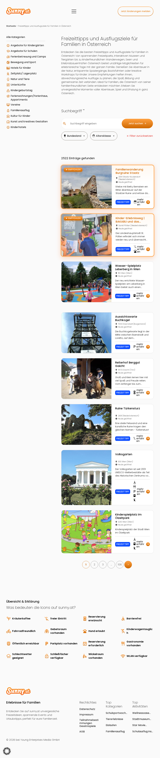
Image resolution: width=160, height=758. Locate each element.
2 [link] (94, 564)
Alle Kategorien (15, 37)
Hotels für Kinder (21, 68)
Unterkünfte (18, 84)
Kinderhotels (18, 127)
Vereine (15, 104)
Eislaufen (111, 725)
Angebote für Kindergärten (27, 45)
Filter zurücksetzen (141, 136)
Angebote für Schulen (24, 51)
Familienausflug (20, 110)
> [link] (128, 564)
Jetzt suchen (137, 123)
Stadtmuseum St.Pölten (141, 719)
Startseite (11, 26)
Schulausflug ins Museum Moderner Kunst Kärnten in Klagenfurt (142, 731)
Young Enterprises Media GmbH (40, 740)
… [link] (111, 564)
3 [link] (103, 564)
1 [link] (85, 564)
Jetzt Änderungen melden (135, 11)
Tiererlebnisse (114, 719)
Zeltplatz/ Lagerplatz (24, 73)
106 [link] (120, 564)
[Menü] (74, 11)
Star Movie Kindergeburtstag (142, 725)
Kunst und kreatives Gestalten (29, 121)
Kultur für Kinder (20, 116)
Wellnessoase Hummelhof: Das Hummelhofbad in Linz (142, 712)
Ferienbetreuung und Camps (28, 56)
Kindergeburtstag (21, 90)
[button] (7, 751)
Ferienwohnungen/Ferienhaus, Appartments (29, 97)
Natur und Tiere (20, 79)
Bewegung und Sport (23, 62)
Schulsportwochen (116, 712)
